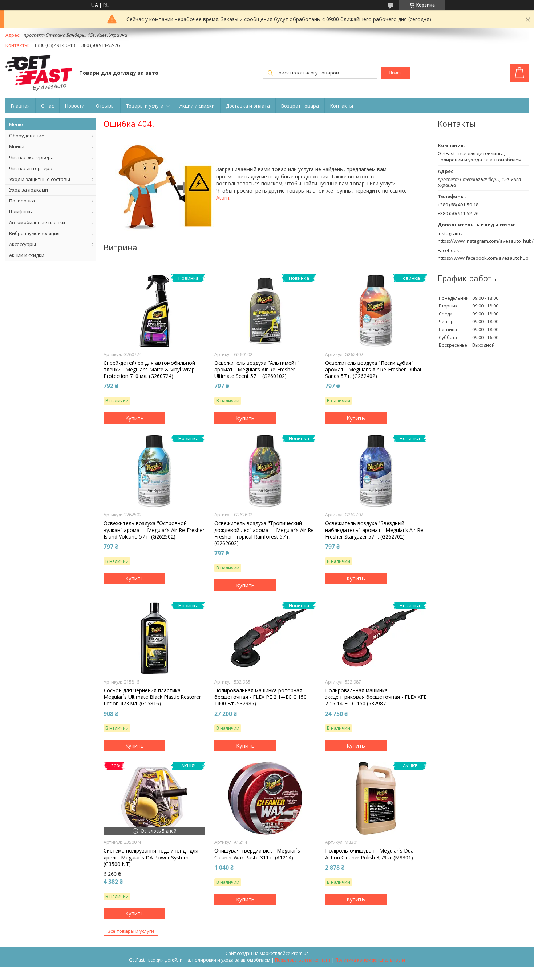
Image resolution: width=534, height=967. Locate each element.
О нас (47, 105)
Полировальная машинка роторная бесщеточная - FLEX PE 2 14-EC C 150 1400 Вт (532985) (260, 697)
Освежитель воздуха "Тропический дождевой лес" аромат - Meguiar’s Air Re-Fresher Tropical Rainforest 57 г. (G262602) (265, 533)
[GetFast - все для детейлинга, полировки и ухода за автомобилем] (38, 73)
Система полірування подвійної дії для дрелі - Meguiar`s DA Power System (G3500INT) (151, 857)
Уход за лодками (28, 189)
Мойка (16, 146)
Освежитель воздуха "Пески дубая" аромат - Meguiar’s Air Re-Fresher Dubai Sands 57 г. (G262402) (373, 369)
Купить (134, 418)
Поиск (395, 73)
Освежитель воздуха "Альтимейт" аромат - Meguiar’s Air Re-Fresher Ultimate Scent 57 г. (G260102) (256, 369)
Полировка (22, 200)
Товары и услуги (144, 105)
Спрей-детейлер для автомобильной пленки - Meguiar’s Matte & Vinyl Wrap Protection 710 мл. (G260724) (149, 369)
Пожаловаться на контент (303, 960)
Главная (20, 105)
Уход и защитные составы (39, 179)
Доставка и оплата (248, 105)
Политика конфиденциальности (370, 960)
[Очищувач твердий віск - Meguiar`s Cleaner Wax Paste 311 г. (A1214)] (265, 798)
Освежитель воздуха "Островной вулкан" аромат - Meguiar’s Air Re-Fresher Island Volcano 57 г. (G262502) (154, 530)
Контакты (341, 105)
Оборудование (26, 135)
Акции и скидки (197, 105)
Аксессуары (22, 244)
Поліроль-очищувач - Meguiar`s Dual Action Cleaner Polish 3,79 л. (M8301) (370, 854)
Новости (75, 105)
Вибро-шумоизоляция (34, 233)
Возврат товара (300, 105)
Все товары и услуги (131, 931)
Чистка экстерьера (31, 157)
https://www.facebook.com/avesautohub (483, 258)
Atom (222, 197)
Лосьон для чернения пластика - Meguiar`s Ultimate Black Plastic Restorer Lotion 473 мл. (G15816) (152, 697)
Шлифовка (21, 211)
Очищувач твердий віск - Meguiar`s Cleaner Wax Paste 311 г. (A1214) (257, 854)
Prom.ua (300, 953)
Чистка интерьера (30, 168)
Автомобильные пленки (37, 222)
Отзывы (105, 105)
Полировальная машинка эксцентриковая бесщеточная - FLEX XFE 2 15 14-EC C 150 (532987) (375, 697)
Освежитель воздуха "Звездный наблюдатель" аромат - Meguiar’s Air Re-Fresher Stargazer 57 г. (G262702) (375, 530)
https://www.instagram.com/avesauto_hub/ (486, 241)
